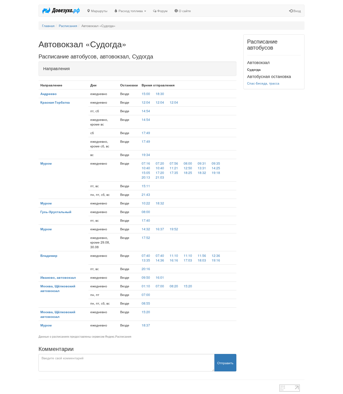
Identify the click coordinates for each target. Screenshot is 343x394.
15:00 (146, 93)
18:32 (202, 172)
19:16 (216, 260)
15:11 (146, 185)
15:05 (146, 172)
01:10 (146, 286)
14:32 (146, 229)
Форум (162, 10)
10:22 (146, 203)
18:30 (160, 93)
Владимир (48, 255)
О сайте (184, 10)
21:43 (146, 194)
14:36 (160, 260)
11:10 (174, 255)
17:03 (188, 260)
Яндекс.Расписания (118, 336)
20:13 (146, 177)
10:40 (146, 168)
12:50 (188, 168)
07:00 (160, 286)
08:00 (188, 163)
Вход (296, 10)
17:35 (174, 172)
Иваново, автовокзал (58, 277)
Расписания (68, 25)
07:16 (146, 163)
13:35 (146, 260)
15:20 (188, 286)
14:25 (216, 168)
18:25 (188, 172)
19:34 (146, 154)
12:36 (216, 255)
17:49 (146, 132)
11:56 (202, 255)
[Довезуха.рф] (61, 11)
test (155, 386)
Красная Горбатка (55, 102)
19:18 (216, 172)
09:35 (216, 163)
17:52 (146, 237)
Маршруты (98, 10)
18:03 (202, 260)
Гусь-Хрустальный (55, 211)
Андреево (48, 93)
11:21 (174, 168)
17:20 (160, 172)
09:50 (146, 277)
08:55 (146, 303)
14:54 (146, 111)
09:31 (202, 163)
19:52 (174, 229)
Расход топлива (131, 10)
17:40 (146, 220)
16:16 (174, 260)
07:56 (174, 163)
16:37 (160, 229)
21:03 (160, 177)
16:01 (160, 277)
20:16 (146, 268)
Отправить (225, 362)
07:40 (146, 255)
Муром (46, 163)
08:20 (174, 286)
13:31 (202, 168)
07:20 (160, 163)
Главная (48, 25)
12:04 (146, 102)
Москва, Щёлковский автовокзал (57, 288)
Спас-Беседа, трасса (263, 83)
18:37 (146, 325)
